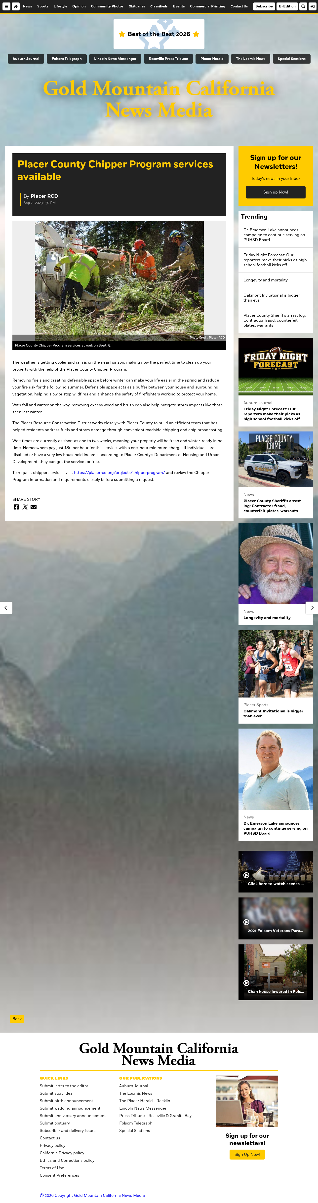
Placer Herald (212, 59)
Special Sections (292, 59)
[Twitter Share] (25, 507)
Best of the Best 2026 (159, 34)
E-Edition (287, 6)
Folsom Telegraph (67, 59)
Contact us (50, 1138)
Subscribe (264, 6)
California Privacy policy (62, 1153)
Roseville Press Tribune (168, 59)
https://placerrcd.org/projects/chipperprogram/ (119, 472)
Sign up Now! (275, 192)
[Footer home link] (159, 1054)
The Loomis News (250, 59)
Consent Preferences (59, 1175)
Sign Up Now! (247, 1154)
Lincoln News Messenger (115, 59)
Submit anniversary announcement (73, 1115)
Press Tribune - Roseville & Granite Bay (155, 1115)
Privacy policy (52, 1145)
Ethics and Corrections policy (67, 1160)
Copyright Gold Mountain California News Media (95, 1195)
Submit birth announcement (66, 1100)
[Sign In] (313, 6)
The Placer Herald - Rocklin (144, 1100)
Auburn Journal (26, 59)
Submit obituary (55, 1123)
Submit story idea (56, 1093)
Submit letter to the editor (64, 1086)
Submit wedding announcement (70, 1108)
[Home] (16, 6)
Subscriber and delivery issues (68, 1130)
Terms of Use (52, 1167)
